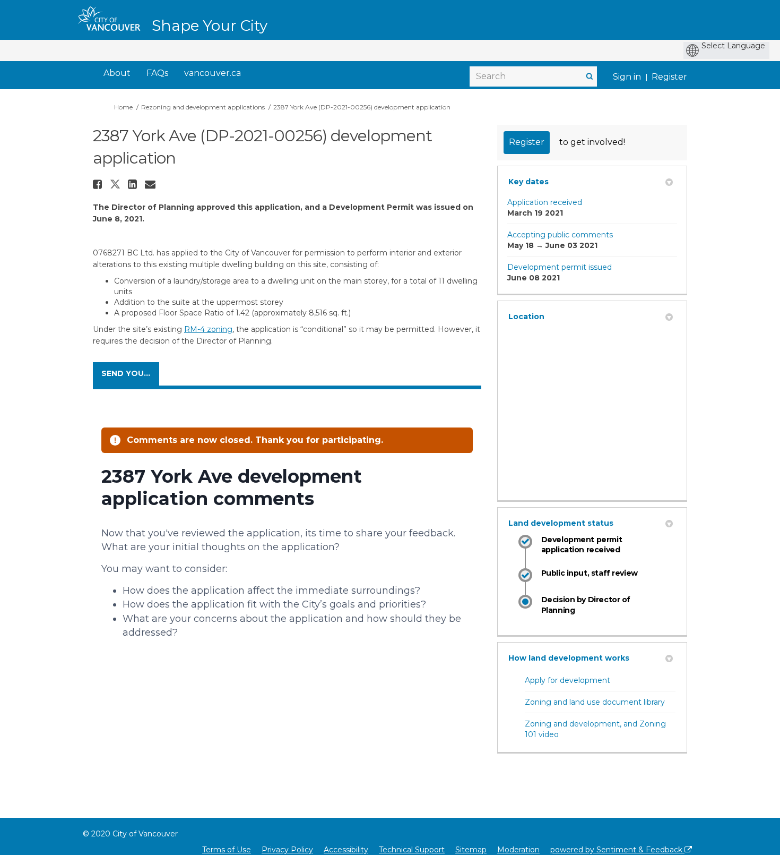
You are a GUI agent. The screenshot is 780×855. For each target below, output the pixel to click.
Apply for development (567, 680)
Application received (544, 202)
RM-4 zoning (208, 329)
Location (526, 316)
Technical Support (412, 849)
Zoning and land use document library (595, 702)
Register (669, 77)
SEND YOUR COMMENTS (130, 373)
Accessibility (346, 849)
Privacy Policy (287, 849)
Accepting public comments (560, 235)
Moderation (518, 849)
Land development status (560, 523)
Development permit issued (559, 267)
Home (123, 107)
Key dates (528, 181)
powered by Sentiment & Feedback (617, 849)
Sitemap (471, 849)
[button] (99, 184)
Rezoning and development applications (203, 107)
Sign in (627, 77)
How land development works (568, 658)
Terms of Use (226, 849)
